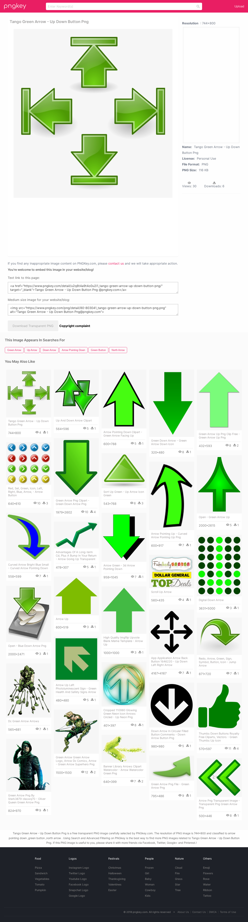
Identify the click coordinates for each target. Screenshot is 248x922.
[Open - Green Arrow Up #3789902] (219, 484)
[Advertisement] (94, 227)
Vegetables (42, 878)
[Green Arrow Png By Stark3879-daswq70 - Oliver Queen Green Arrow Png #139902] (28, 765)
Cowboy (150, 890)
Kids (148, 895)
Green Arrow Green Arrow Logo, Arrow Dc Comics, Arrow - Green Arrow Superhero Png (76, 761)
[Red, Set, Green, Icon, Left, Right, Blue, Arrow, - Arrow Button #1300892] (28, 463)
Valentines (114, 884)
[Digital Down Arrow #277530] (219, 565)
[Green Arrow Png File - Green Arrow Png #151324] (171, 768)
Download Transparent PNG (33, 326)
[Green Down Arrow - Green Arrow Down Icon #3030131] (171, 403)
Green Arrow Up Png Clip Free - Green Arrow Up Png (219, 435)
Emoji (206, 867)
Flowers (208, 873)
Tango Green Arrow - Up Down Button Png (28, 422)
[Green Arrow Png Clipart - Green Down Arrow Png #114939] (76, 467)
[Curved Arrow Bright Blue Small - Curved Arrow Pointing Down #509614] (28, 537)
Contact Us (199, 911)
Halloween (114, 873)
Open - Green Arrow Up (214, 517)
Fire (177, 873)
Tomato (39, 884)
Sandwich (41, 873)
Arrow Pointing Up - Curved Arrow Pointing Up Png (169, 535)
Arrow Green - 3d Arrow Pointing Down (119, 567)
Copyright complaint (74, 326)
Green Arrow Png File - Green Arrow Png (170, 785)
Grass (179, 878)
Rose (206, 878)
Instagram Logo (79, 867)
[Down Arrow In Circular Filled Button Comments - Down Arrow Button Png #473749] (171, 705)
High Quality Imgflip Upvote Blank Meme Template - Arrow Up (123, 641)
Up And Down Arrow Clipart (74, 420)
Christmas (114, 867)
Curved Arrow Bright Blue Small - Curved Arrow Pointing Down (28, 566)
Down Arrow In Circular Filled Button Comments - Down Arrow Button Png (169, 734)
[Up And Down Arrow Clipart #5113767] (76, 393)
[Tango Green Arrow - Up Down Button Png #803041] (28, 393)
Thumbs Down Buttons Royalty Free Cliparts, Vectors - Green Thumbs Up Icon (219, 737)
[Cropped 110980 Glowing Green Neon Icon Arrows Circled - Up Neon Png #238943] (124, 684)
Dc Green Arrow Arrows (23, 721)
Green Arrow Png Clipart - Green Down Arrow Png (72, 502)
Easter (112, 890)
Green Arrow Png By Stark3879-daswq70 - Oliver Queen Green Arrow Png (27, 799)
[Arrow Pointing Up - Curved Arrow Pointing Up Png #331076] (171, 496)
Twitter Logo (77, 873)
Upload (239, 6)
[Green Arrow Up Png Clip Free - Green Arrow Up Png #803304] (219, 400)
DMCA (213, 911)
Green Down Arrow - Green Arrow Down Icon (169, 442)
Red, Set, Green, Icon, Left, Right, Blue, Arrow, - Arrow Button (25, 492)
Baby (148, 878)
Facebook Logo (79, 884)
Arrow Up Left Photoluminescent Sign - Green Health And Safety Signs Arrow (76, 688)
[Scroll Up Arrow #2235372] (171, 571)
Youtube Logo (78, 878)
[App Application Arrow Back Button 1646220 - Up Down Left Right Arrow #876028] (171, 632)
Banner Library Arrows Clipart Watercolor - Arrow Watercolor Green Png (123, 770)
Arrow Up (62, 619)
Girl (147, 873)
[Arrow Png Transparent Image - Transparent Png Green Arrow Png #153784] (219, 777)
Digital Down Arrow (211, 600)
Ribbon (207, 890)
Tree (178, 890)
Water (207, 884)
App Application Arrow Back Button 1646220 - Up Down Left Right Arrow (169, 661)
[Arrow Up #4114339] (76, 596)
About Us (183, 911)
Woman (149, 884)
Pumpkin (40, 890)
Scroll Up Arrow (161, 591)
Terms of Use (228, 911)
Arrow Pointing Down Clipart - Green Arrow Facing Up (122, 433)
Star (177, 884)
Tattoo (207, 895)
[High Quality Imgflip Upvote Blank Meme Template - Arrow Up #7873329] (124, 610)
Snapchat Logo (78, 890)
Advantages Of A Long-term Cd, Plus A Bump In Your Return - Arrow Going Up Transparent (76, 555)
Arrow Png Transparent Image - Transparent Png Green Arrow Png (219, 804)
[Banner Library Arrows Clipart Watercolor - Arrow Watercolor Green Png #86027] (124, 749)
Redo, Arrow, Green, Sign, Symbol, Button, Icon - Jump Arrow (217, 662)
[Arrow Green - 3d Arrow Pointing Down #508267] (124, 537)
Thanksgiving (117, 878)
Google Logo (77, 895)
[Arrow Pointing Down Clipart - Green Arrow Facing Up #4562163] (124, 399)
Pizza (38, 867)
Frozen (149, 867)
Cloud (178, 867)
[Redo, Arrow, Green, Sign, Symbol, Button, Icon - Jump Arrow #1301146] (219, 636)
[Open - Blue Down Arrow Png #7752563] (28, 614)
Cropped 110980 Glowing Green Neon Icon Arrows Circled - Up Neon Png (120, 713)
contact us (116, 263)
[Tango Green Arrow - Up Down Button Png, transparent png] (93, 113)
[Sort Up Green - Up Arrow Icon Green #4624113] (124, 470)
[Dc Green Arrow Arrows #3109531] (28, 690)
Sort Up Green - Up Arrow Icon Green (123, 493)
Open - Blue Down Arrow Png (27, 645)
